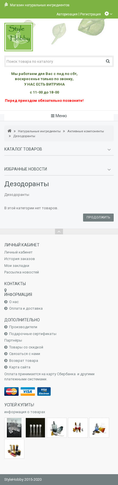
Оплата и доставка (26, 308)
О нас (14, 302)
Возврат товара (23, 360)
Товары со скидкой (26, 347)
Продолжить (98, 217)
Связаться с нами (24, 354)
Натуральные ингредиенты (39, 131)
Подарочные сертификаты (32, 334)
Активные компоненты (85, 131)
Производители (23, 327)
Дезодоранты (24, 136)
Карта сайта (19, 367)
